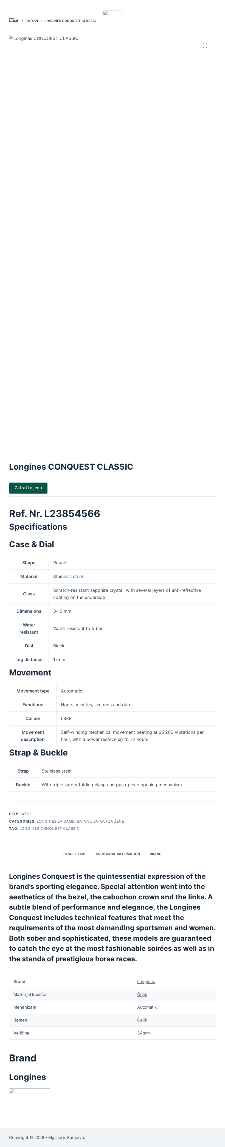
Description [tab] (74, 854)
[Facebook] (206, 3)
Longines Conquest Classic (49, 828)
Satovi (84, 821)
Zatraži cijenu (28, 487)
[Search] (214, 20)
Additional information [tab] (117, 854)
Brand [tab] (156, 854)
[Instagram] (214, 3)
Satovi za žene (108, 821)
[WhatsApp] (197, 3)
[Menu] (11, 20)
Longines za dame (56, 821)
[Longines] (29, 1098)
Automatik (147, 1007)
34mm (143, 1033)
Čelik (142, 994)
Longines (146, 981)
